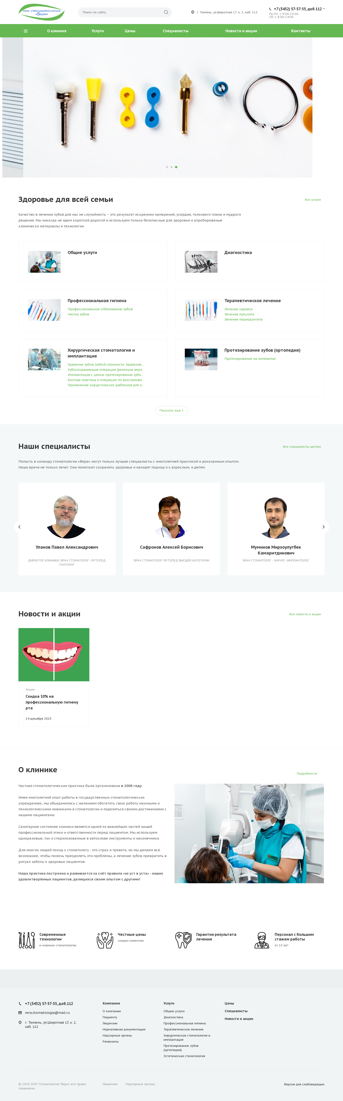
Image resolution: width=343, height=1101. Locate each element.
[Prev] (19, 107)
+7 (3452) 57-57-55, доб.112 (298, 9)
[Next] (323, 107)
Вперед (323, 527)
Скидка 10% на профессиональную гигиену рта (52, 702)
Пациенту (110, 1017)
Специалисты (176, 31)
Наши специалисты (62, 132)
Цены (130, 31)
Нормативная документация (124, 1029)
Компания (111, 1003)
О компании (112, 1011)
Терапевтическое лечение (252, 300)
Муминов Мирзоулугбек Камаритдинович (276, 550)
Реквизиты (111, 1042)
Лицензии (110, 1023)
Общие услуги (82, 252)
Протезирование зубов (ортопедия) (262, 350)
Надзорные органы (117, 1035)
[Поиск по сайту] (166, 12)
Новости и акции (241, 31)
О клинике (56, 31)
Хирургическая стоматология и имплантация (101, 353)
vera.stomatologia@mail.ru (47, 1013)
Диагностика (238, 252)
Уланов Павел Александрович (67, 547)
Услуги (98, 31)
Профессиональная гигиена (97, 300)
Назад (19, 527)
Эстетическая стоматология (184, 1056)
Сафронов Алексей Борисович (171, 547)
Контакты (300, 31)
